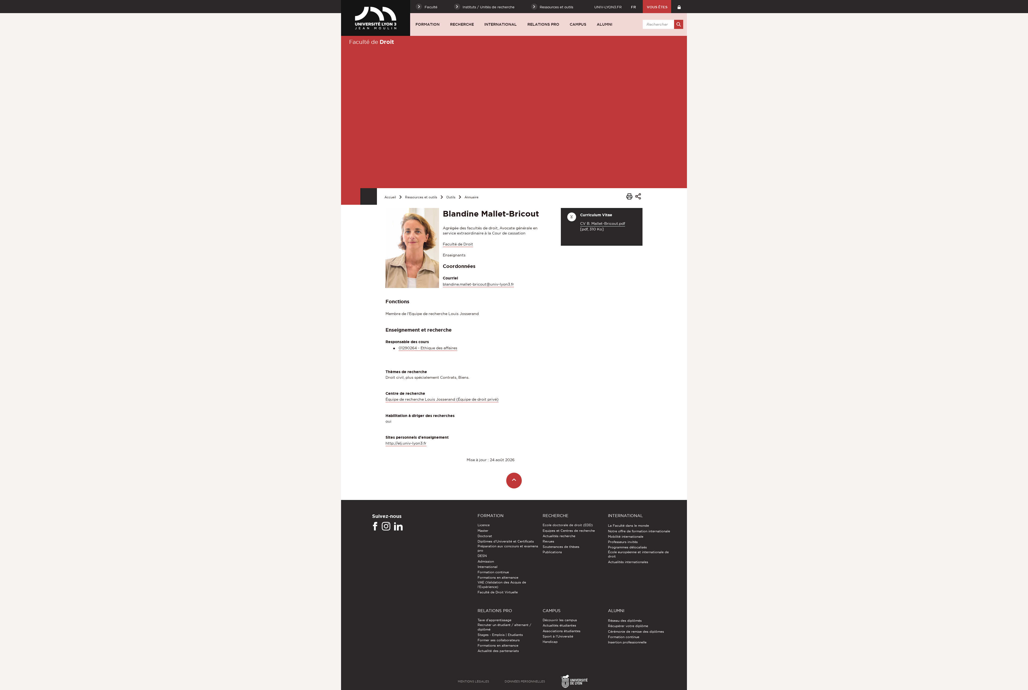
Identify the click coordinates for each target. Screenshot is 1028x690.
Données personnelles (525, 681)
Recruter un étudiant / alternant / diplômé (504, 627)
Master (483, 530)
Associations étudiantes (561, 631)
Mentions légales (473, 681)
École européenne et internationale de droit (638, 554)
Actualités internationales (628, 562)
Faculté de (371, 42)
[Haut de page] (514, 480)
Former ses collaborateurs (499, 640)
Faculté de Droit (458, 244)
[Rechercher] (678, 24)
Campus (578, 24)
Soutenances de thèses (561, 546)
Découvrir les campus (560, 620)
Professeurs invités (623, 542)
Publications (552, 552)
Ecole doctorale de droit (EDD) (568, 525)
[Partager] (638, 197)
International (500, 24)
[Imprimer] (629, 197)
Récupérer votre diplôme (628, 626)
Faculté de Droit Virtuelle (498, 592)
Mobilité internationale (625, 536)
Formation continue (493, 572)
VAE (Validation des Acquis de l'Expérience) (502, 584)
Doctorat (485, 536)
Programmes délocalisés (627, 547)
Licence (484, 525)
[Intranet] (679, 6)
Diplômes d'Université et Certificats (506, 541)
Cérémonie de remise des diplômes (636, 631)
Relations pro (543, 24)
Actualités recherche (559, 536)
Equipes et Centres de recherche (569, 530)
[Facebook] (375, 526)
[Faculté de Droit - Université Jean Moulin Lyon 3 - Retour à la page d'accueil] (375, 18)
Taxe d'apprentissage (494, 620)
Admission (486, 561)
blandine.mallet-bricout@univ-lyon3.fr (478, 284)
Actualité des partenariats (498, 651)
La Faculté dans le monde (628, 525)
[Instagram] (386, 526)
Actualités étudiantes (559, 625)
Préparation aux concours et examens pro (508, 548)
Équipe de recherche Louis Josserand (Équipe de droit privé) (442, 399)
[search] (662, 24)
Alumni (604, 24)
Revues (548, 541)
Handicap (550, 641)
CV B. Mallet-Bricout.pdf (602, 223)
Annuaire (471, 197)
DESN (482, 556)
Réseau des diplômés (625, 620)
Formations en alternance (498, 577)
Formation (427, 24)
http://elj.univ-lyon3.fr (406, 443)
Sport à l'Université (558, 636)
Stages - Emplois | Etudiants (500, 634)
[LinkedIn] (398, 526)
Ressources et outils (421, 197)
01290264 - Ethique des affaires (428, 348)
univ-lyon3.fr (608, 7)
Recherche (462, 24)
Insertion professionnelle (627, 642)
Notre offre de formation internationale (639, 531)
